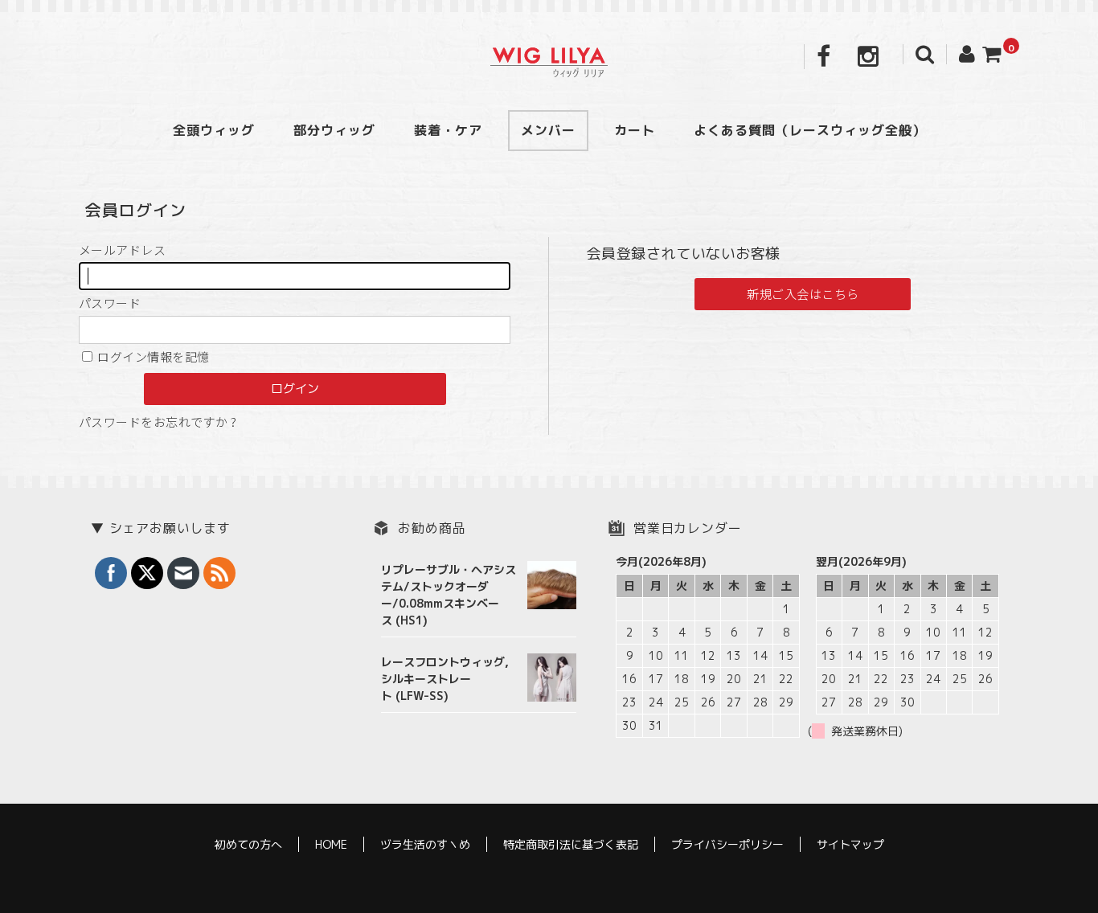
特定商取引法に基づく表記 (570, 844)
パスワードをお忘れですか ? (157, 421)
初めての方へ (248, 844)
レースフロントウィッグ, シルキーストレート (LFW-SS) (445, 678)
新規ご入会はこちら (802, 293)
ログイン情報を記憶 (152, 356)
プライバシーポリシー (727, 844)
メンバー (548, 130)
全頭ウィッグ (214, 130)
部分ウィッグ (334, 130)
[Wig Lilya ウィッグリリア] (549, 61)
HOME (331, 844)
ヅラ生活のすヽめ (425, 844)
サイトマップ (850, 844)
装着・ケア (448, 130)
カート (634, 130)
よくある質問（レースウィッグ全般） (810, 130)
